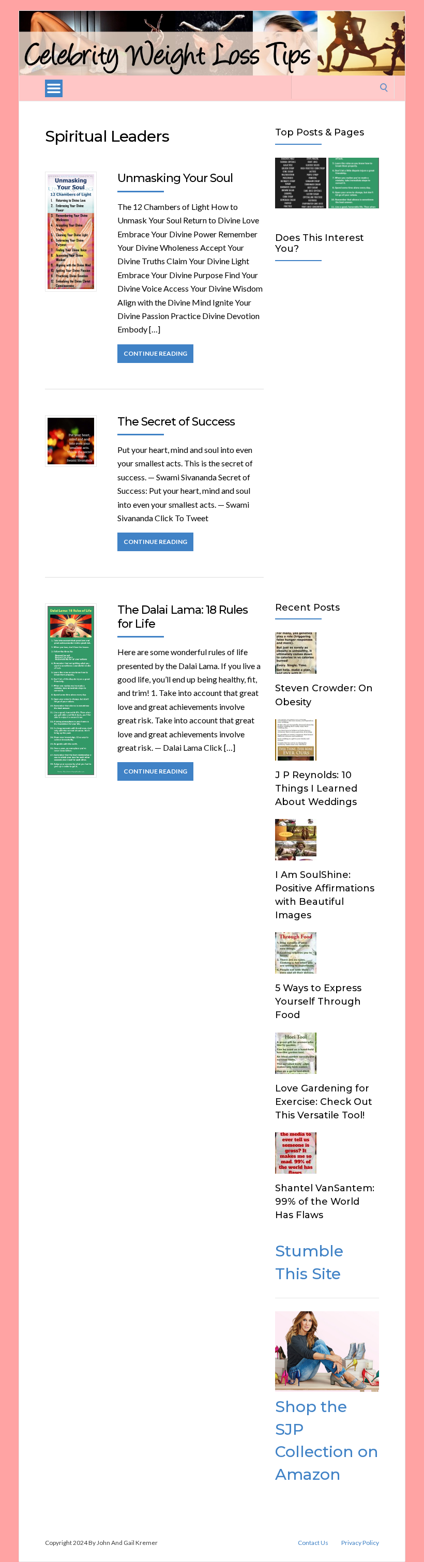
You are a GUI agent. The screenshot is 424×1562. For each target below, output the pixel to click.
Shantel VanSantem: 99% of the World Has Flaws (324, 1201)
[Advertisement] (327, 429)
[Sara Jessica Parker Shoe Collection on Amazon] (327, 1388)
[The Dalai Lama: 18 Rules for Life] (353, 185)
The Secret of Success (176, 422)
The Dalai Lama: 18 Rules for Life (182, 616)
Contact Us (313, 1543)
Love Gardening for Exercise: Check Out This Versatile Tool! (323, 1102)
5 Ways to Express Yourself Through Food (318, 1001)
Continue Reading (155, 353)
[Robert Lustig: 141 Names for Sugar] (300, 185)
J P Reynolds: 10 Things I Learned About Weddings (316, 788)
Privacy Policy (360, 1543)
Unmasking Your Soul (175, 178)
